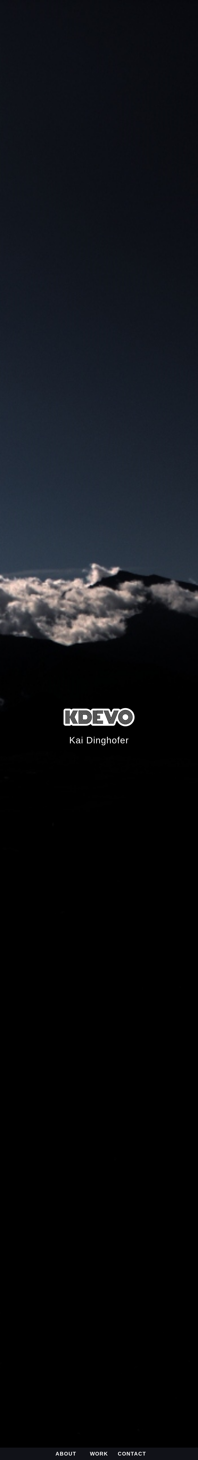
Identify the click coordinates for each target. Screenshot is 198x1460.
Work (99, 1454)
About (65, 1454)
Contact (132, 1454)
